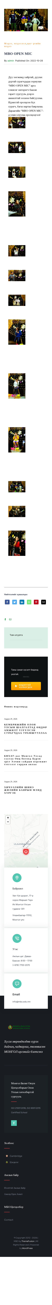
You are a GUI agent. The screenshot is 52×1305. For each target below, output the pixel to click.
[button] (26, 852)
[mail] (10, 619)
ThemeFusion (27, 1241)
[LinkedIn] (22, 604)
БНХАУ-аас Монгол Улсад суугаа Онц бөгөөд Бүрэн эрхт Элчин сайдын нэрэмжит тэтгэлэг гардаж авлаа (25, 760)
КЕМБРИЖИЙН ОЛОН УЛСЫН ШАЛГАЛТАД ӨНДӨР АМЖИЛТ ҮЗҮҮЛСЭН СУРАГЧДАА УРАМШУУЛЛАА (25, 728)
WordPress (27, 1248)
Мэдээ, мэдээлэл (15, 43)
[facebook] (5, 619)
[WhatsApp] (29, 604)
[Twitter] (15, 604)
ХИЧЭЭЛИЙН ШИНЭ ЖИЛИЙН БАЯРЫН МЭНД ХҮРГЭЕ (23, 790)
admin (10, 60)
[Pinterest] (36, 604)
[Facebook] (7, 604)
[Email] (43, 604)
